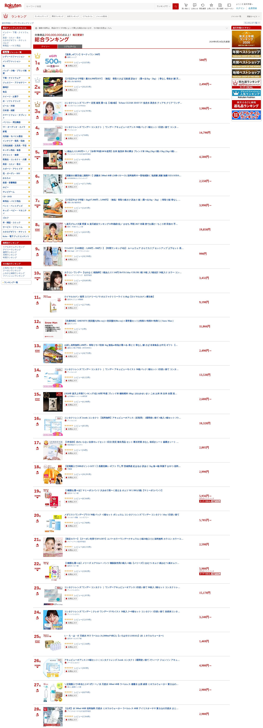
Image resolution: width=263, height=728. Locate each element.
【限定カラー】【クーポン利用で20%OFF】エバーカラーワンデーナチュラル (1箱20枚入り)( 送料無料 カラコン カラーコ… (123, 539)
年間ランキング (10, 257)
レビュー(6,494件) (82, 159)
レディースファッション (14, 56)
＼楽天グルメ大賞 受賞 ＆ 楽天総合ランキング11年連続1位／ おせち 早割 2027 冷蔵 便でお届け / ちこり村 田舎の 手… (121, 224)
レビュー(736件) (81, 135)
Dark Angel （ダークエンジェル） (78, 251)
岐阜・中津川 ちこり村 (75, 227)
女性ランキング (73, 16)
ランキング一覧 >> (252, 23)
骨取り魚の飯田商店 (74, 81)
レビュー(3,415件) (82, 208)
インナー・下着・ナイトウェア (15, 33)
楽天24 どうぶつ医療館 (75, 299)
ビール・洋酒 (9, 106)
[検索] (176, 6)
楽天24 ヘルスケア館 (74, 638)
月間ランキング (10, 255)
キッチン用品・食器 (12, 150)
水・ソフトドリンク (12, 101)
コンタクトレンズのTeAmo (76, 105)
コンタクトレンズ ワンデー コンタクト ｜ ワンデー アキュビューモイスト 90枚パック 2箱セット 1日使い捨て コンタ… (121, 369)
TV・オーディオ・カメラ (14, 127)
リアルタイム (87, 16)
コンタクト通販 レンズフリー (78, 517)
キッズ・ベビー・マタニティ (14, 211)
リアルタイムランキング (14, 247)
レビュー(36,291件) (82, 474)
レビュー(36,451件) (82, 87)
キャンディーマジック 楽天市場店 (79, 275)
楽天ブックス (72, 323)
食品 (5, 92)
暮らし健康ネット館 (74, 687)
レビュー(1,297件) (82, 595)
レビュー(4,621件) (82, 232)
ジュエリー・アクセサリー (14, 82)
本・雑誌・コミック (12, 222)
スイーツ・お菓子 (11, 96)
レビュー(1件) (80, 329)
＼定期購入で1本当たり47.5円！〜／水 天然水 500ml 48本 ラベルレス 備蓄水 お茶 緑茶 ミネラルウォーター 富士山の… (121, 684)
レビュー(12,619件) (82, 619)
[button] (194, 6)
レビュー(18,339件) (82, 256)
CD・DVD (7, 196)
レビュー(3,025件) (82, 62)
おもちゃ (7, 178)
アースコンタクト (73, 663)
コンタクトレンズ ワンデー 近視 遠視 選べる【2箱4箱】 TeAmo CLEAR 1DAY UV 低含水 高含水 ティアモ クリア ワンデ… (123, 103)
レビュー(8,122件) (82, 377)
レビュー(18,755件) (82, 353)
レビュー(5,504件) (82, 716)
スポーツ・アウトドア (13, 169)
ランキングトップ (41, 16)
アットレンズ (72, 130)
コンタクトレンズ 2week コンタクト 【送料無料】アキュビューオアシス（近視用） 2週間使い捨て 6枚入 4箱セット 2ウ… (122, 417)
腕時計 (6, 87)
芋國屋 (69, 469)
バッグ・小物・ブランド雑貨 (14, 71)
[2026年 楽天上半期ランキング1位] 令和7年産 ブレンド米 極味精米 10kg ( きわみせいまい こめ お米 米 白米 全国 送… (120, 393)
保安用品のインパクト (75, 445)
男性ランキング (57, 16)
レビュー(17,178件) (82, 183)
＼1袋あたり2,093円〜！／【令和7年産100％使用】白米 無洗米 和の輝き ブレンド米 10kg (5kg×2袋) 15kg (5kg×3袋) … (120, 151)
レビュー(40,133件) (82, 547)
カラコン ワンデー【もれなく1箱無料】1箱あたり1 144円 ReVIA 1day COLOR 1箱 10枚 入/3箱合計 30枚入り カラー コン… (123, 272)
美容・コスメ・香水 (12, 38)
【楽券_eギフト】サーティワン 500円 (82, 54)
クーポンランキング (12, 270)
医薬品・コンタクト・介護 (14, 159)
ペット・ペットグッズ (13, 206)
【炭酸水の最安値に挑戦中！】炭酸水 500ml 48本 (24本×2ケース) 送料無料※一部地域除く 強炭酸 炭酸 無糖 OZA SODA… (122, 175)
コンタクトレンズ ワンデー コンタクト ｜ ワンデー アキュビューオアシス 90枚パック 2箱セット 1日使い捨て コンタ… (121, 127)
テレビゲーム (9, 192)
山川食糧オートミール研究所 (77, 396)
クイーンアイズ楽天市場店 (76, 541)
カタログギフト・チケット (14, 40)
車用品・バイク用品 (12, 45)
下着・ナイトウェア (12, 78)
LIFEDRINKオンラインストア (77, 178)
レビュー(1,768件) (82, 523)
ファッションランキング (14, 276)
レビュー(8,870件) (82, 692)
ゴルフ (6, 43)
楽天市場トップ (9, 23)
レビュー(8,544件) (82, 498)
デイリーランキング (12, 249)
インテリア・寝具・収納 (14, 141)
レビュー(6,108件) (82, 401)
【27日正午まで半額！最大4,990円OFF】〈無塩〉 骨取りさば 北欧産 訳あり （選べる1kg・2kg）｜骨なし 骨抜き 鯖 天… (122, 78)
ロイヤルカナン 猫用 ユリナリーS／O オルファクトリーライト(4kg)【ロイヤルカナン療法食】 (109, 296)
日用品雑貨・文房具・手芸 (14, 145)
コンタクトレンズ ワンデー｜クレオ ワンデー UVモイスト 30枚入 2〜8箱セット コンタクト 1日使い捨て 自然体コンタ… (122, 611)
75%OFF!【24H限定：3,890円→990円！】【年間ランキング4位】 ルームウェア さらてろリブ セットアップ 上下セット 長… (124, 248)
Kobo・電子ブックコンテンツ (16, 236)
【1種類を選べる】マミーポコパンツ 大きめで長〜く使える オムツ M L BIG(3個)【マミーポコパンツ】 (113, 490)
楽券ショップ (72, 57)
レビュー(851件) (81, 426)
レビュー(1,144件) (82, 644)
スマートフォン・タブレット (14, 116)
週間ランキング (10, 252)
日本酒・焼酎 (9, 110)
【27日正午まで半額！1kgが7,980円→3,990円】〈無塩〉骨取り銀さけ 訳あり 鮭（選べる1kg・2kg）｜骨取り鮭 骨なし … (122, 199)
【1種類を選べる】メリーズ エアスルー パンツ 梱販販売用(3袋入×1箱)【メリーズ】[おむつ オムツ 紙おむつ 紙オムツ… (121, 563)
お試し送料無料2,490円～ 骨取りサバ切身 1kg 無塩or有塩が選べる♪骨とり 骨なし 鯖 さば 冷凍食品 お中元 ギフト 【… (121, 345)
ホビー (6, 187)
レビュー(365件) (81, 668)
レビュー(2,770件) (82, 305)
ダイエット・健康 (11, 155)
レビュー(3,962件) (82, 571)
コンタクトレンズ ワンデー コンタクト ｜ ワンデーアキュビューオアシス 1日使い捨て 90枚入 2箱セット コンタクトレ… (122, 587)
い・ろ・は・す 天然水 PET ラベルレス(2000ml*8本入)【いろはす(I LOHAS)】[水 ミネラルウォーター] (113, 635)
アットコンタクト (73, 590)
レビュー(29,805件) (82, 280)
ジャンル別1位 (101, 16)
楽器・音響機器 (10, 182)
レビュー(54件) (81, 450)
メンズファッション (12, 61)
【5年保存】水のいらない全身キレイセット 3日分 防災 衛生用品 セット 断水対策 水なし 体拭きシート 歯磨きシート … (121, 442)
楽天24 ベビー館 (73, 493)
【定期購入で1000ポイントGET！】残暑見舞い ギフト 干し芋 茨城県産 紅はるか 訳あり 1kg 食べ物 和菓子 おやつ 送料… (122, 466)
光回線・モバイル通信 (13, 136)
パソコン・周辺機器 (12, 122)
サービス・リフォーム (13, 227)
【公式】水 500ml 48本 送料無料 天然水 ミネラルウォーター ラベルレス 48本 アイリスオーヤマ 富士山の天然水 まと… (121, 708)
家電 (5, 131)
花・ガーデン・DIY (11, 173)
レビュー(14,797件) (82, 111)
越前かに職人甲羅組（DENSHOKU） (79, 348)
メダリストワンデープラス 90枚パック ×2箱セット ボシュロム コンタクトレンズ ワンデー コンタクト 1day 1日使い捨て (121, 514)
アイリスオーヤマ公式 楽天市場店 (79, 154)
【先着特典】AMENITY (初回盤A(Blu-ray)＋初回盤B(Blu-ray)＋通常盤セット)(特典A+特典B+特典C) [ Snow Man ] (118, 321)
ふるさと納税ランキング (14, 273)
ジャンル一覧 (236, 16)
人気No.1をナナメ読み (13, 268)
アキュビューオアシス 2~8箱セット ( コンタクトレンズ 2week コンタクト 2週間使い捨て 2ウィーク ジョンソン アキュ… (122, 660)
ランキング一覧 (11, 282)
